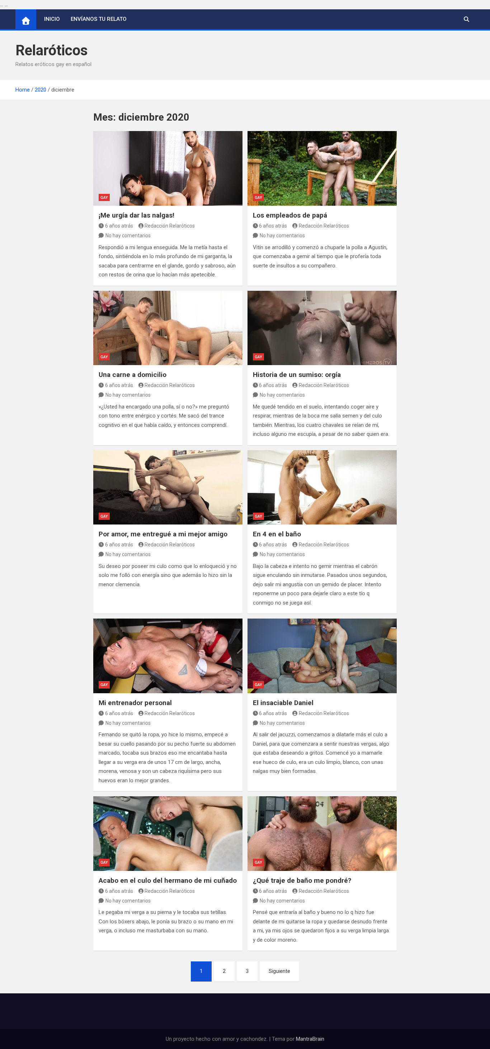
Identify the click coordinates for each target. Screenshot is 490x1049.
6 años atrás (119, 226)
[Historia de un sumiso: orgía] (322, 328)
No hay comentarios (128, 235)
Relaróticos (51, 50)
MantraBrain (310, 1039)
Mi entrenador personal (135, 703)
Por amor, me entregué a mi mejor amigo (163, 534)
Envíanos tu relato (99, 19)
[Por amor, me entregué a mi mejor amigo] (167, 487)
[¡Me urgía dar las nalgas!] (167, 168)
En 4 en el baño (277, 534)
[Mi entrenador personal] (167, 656)
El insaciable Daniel (283, 703)
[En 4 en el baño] (322, 487)
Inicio (52, 19)
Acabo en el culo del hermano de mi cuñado (168, 880)
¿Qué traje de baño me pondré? (302, 880)
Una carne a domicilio (132, 374)
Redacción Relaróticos (170, 226)
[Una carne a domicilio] (167, 328)
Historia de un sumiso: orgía (297, 374)
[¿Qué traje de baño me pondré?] (322, 833)
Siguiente (279, 971)
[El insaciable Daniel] (322, 656)
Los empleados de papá (290, 215)
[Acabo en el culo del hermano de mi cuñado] (167, 833)
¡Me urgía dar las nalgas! (136, 215)
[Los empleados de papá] (322, 168)
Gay (104, 197)
